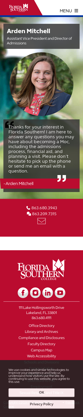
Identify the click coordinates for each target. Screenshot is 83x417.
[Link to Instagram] (35, 292)
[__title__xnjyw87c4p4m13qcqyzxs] (18, 7)
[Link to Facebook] (23, 292)
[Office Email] (41, 220)
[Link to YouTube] (60, 292)
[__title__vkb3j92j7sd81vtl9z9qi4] (41, 278)
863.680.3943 (44, 208)
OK (41, 392)
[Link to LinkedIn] (47, 292)
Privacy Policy (41, 404)
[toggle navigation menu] (69, 10)
